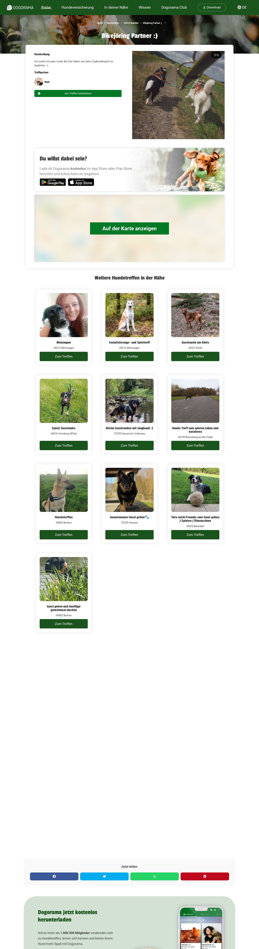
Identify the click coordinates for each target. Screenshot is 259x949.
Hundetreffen (112, 23)
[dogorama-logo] (20, 7)
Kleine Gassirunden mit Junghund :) (129, 428)
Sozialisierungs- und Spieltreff (129, 342)
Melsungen (64, 342)
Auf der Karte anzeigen (129, 228)
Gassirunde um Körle (195, 342)
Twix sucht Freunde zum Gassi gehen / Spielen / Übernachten (195, 519)
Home (100, 23)
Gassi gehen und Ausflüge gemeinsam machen (64, 608)
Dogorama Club (174, 7)
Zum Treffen (63, 356)
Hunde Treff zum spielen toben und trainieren (195, 430)
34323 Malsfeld (130, 23)
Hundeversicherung (77, 7)
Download (213, 7)
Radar (46, 7)
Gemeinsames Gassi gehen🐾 (129, 517)
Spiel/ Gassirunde (63, 428)
